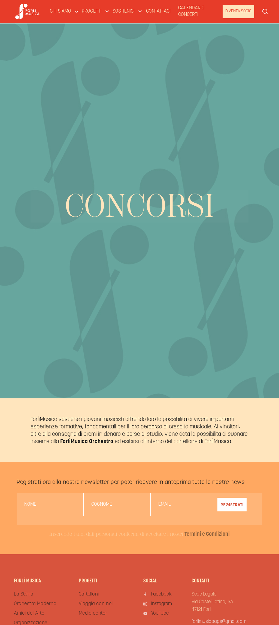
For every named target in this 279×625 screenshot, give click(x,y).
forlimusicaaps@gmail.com (219, 621)
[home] (27, 11)
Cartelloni (89, 594)
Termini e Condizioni (207, 534)
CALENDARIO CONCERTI (191, 11)
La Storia (23, 594)
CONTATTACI (158, 11)
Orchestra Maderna (35, 604)
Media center (93, 613)
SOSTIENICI (124, 11)
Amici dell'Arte (29, 613)
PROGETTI (92, 11)
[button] (61, 11)
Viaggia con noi (96, 604)
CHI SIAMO (60, 11)
